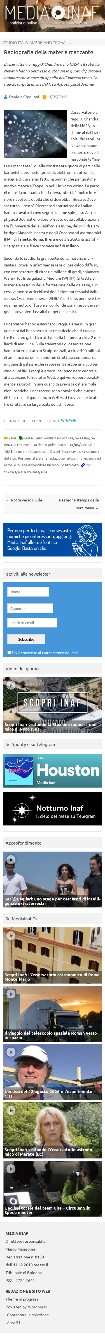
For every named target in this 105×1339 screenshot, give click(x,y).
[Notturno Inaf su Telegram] (52, 826)
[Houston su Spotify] (52, 788)
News (12, 438)
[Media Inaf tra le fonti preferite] (52, 557)
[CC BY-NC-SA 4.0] (68, 420)
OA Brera (82, 438)
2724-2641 (25, 1280)
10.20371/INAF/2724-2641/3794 (25, 472)
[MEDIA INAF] (52, 18)
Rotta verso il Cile (24, 499)
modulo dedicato (65, 465)
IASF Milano (33, 438)
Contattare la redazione (28, 1314)
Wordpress (37, 1306)
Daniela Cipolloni (24, 96)
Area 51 (13, 1322)
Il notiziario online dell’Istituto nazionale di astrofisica (52, 22)
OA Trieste (22, 445)
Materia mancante (58, 438)
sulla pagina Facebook (81, 452)
